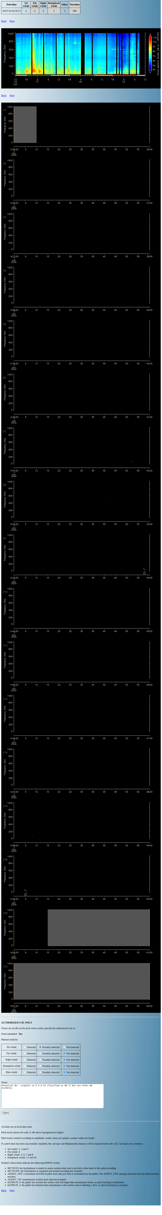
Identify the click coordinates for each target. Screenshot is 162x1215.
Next (12, 21)
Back (3, 21)
